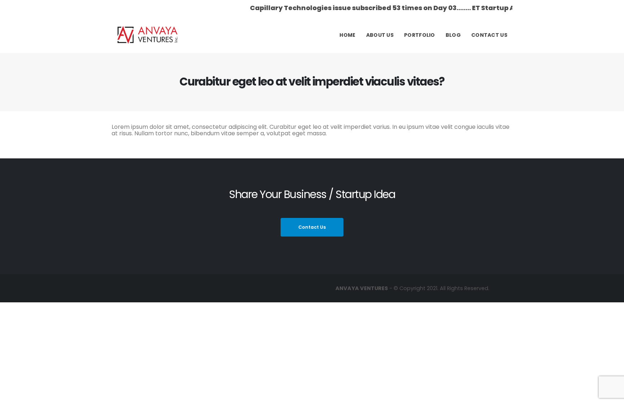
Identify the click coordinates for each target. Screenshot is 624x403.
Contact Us (489, 35)
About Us (380, 35)
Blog (453, 35)
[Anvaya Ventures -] (148, 35)
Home (347, 35)
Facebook (194, 288)
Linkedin (222, 288)
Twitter (208, 288)
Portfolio (419, 35)
